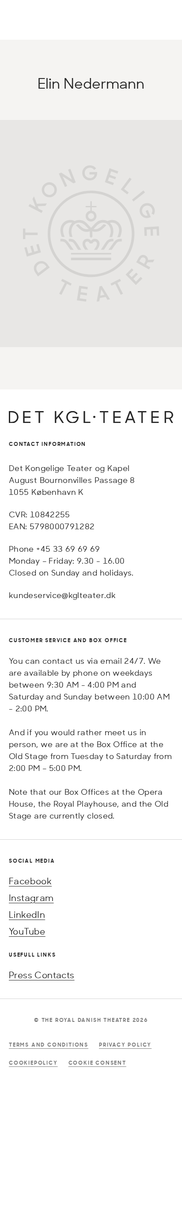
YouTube (27, 931)
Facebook (30, 881)
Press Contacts (42, 975)
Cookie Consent (97, 1063)
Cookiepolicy (33, 1063)
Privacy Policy (125, 1045)
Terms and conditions (48, 1045)
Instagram (31, 897)
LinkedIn (27, 914)
